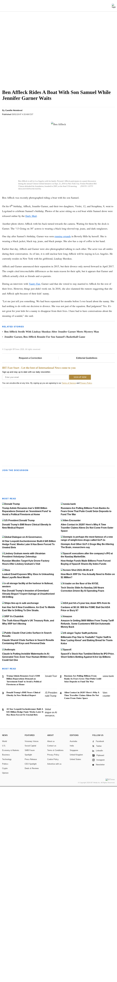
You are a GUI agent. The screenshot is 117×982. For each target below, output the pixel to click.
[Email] (106, 112)
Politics (5, 764)
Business (6, 755)
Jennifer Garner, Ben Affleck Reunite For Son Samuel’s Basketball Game (44, 336)
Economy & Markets (10, 750)
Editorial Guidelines (86, 358)
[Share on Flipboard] (96, 112)
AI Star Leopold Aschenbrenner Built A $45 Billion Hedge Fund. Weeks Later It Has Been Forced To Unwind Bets (29, 544)
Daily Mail (31, 216)
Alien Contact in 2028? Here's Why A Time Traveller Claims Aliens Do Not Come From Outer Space (87, 527)
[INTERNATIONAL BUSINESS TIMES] (58, 6)
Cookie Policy (53, 759)
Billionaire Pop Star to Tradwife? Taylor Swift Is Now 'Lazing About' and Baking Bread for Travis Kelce (87, 640)
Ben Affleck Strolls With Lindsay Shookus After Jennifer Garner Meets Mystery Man (51, 331)
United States (75, 759)
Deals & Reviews (32, 768)
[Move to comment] (112, 112)
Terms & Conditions (55, 750)
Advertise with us (54, 764)
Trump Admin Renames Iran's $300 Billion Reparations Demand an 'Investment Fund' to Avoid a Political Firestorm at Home (26, 511)
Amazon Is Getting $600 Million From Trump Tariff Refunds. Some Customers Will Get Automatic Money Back (87, 623)
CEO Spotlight (31, 764)
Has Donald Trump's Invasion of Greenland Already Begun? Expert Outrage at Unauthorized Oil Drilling (28, 593)
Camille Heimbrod (13, 110)
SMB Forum (30, 750)
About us (51, 741)
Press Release (31, 759)
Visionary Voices (32, 741)
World (4, 741)
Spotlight (28, 755)
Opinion (5, 773)
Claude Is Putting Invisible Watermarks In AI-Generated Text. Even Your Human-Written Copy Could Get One (28, 657)
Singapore (74, 750)
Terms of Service (69, 383)
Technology (7, 759)
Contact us (51, 746)
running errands (63, 236)
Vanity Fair (34, 283)
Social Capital (30, 746)
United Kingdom (76, 755)
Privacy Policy (86, 383)
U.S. (4, 746)
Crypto (5, 768)
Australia (73, 741)
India (72, 746)
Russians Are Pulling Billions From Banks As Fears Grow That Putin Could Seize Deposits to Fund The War (86, 511)
